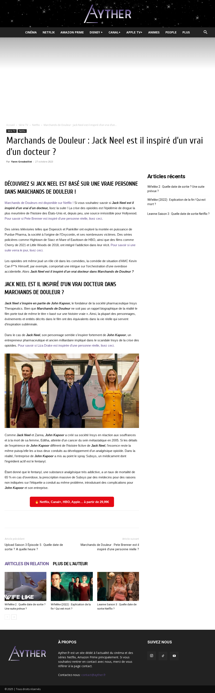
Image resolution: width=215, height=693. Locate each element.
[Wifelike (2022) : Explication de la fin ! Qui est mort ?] (72, 586)
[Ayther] (107, 13)
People (171, 32)
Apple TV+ (134, 32)
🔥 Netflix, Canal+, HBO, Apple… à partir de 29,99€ (72, 502)
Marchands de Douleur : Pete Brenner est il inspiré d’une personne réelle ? (110, 547)
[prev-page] (7, 617)
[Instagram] (151, 656)
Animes (154, 32)
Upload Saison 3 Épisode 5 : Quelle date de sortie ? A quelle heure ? (34, 547)
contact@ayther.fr (93, 675)
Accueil (10, 125)
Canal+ (115, 32)
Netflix (49, 32)
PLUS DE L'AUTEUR (70, 563)
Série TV (23, 125)
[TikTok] (163, 656)
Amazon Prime (72, 32)
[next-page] (14, 617)
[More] (132, 519)
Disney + (96, 32)
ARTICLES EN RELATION (27, 563)
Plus (186, 32)
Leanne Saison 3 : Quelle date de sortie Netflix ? (178, 213)
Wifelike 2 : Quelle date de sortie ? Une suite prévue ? (176, 189)
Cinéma (31, 32)
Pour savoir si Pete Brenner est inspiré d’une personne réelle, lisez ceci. (54, 218)
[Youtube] (174, 656)
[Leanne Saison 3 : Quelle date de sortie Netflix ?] (118, 586)
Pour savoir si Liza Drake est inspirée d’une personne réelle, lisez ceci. (66, 345)
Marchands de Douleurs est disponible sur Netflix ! (39, 203)
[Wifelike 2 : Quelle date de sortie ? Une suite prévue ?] (25, 586)
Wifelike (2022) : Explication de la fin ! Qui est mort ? (176, 202)
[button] (205, 33)
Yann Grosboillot (21, 161)
